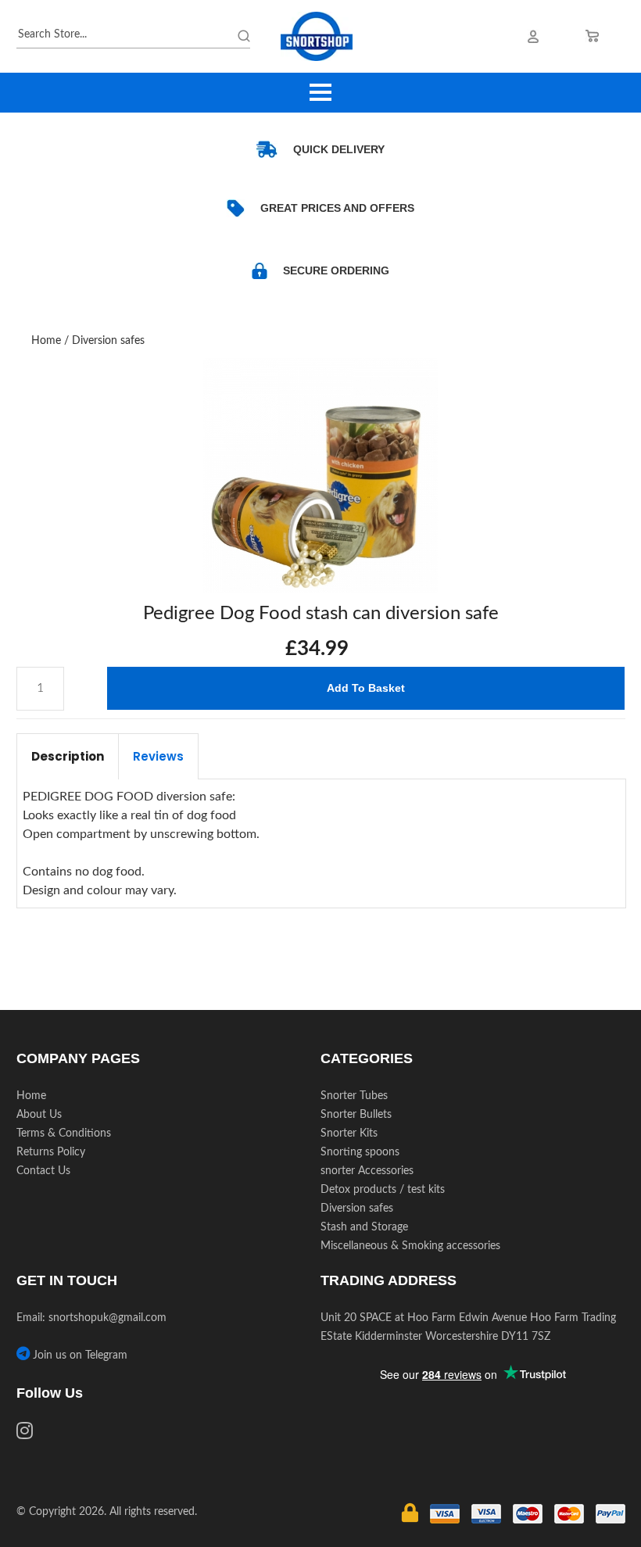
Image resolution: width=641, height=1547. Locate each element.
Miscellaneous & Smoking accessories (410, 1246)
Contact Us (43, 1171)
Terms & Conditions (63, 1133)
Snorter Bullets (356, 1114)
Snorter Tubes (354, 1095)
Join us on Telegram (78, 1355)
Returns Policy (50, 1152)
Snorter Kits (349, 1133)
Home (46, 340)
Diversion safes (108, 340)
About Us (39, 1114)
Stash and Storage (364, 1227)
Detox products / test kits (382, 1189)
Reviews (158, 756)
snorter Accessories (367, 1171)
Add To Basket (366, 688)
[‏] (24, 1433)
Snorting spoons (359, 1152)
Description (67, 756)
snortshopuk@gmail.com (107, 1317)
